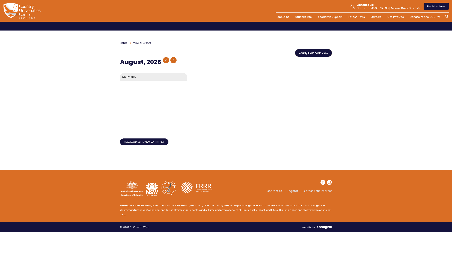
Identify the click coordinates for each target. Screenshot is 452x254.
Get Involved (395, 17)
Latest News (357, 17)
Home (123, 43)
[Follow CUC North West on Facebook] (323, 183)
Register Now (436, 6)
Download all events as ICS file (144, 142)
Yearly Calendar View (313, 53)
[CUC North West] (22, 12)
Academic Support (330, 17)
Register (292, 191)
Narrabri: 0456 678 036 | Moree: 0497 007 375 (388, 6)
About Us (283, 17)
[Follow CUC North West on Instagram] (329, 183)
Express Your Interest (317, 191)
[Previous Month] (166, 60)
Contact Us (274, 191)
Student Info (303, 17)
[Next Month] (173, 60)
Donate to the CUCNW (425, 17)
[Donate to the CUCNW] (197, 195)
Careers (376, 17)
